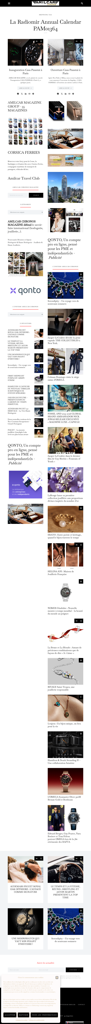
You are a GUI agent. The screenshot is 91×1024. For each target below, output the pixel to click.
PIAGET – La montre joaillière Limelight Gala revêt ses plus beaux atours (18, 432)
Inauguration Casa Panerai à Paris (25, 71)
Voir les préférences (44, 1015)
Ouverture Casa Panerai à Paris (65, 71)
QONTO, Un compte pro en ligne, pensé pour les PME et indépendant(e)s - (24, 454)
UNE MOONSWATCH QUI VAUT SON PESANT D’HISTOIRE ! (19, 356)
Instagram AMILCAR (67, 1004)
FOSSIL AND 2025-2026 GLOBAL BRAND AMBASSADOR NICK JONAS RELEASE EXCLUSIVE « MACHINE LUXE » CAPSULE (64, 417)
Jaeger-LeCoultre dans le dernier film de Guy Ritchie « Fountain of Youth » (64, 458)
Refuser (23, 1015)
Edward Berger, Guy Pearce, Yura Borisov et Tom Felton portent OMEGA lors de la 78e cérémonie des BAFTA (64, 837)
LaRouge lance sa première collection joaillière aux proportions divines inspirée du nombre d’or (65, 498)
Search (36, 195)
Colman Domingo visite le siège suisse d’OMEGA (63, 378)
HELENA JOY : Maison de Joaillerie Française (61, 573)
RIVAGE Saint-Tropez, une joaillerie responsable (61, 688)
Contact (81, 1004)
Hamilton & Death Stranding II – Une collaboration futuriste (64, 761)
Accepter (10, 1015)
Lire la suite (24, 88)
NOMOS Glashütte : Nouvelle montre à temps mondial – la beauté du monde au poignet (65, 611)
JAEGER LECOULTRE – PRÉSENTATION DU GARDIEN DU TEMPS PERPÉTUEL (18, 400)
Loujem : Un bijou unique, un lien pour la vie (64, 725)
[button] (57, 977)
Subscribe (73, 970)
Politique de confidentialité (36, 1020)
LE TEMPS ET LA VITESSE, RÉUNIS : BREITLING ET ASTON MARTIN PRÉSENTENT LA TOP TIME (18, 345)
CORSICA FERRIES (24, 152)
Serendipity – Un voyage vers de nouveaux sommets (19, 366)
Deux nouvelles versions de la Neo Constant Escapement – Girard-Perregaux (19, 421)
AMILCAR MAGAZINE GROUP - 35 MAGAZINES (24, 106)
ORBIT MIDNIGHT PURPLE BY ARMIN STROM (16, 378)
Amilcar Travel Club (24, 178)
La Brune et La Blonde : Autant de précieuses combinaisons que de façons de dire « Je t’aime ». (65, 650)
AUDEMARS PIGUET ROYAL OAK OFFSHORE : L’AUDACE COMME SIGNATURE (19, 333)
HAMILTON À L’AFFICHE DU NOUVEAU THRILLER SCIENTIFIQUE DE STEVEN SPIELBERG (19, 389)
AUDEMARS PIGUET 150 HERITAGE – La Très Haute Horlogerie (19, 410)
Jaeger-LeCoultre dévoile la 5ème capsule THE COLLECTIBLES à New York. (64, 340)
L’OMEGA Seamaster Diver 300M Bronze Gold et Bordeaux (64, 798)
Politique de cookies (22, 1020)
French (70, 1022)
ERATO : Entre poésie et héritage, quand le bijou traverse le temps (65, 536)
